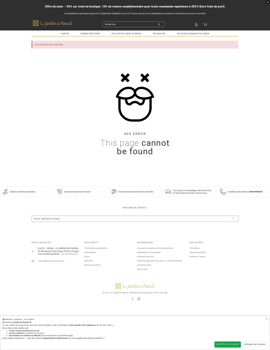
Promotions (195, 248)
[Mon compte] (198, 24)
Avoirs (87, 257)
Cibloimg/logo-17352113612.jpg (153, 293)
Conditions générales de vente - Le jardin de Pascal (159, 261)
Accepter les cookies (227, 344)
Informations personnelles (95, 248)
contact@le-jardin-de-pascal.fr (51, 261)
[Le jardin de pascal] (52, 23)
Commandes (89, 252)
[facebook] (132, 299)
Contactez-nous (144, 265)
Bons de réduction (92, 265)
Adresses (88, 261)
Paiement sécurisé (145, 257)
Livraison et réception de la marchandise (155, 248)
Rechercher (161, 24)
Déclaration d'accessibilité (149, 252)
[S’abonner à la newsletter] (232, 219)
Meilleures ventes (197, 257)
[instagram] (139, 299)
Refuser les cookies (255, 344)
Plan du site (142, 269)
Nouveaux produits (198, 252)
